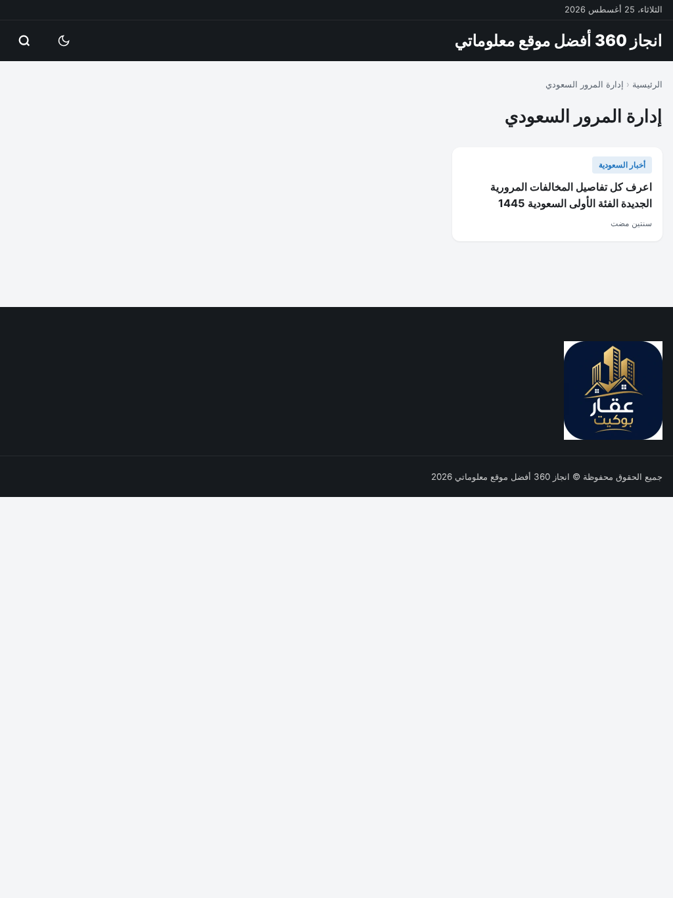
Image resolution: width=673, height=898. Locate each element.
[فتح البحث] (24, 41)
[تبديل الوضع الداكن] (64, 41)
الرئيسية (647, 84)
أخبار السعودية (622, 165)
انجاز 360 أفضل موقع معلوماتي (558, 40)
